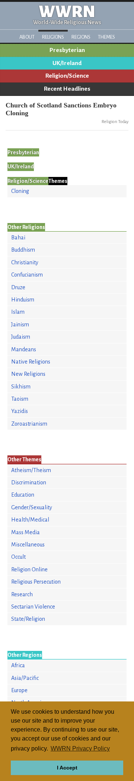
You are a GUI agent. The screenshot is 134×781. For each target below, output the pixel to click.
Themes (106, 37)
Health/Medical (30, 520)
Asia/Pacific (25, 678)
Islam (18, 312)
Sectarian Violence (33, 607)
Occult (18, 557)
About (27, 37)
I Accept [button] (67, 768)
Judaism (20, 337)
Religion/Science (67, 75)
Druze (18, 287)
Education (22, 495)
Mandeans (23, 349)
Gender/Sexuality (31, 507)
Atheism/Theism (31, 470)
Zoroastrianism (29, 424)
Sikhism (21, 387)
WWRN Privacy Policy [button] (80, 748)
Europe (19, 690)
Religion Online (29, 569)
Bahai (18, 238)
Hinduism (22, 300)
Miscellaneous (28, 545)
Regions (80, 37)
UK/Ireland (67, 63)
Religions (53, 37)
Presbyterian (67, 50)
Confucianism (27, 275)
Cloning (20, 191)
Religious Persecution (36, 582)
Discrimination (28, 482)
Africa (18, 665)
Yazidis (19, 411)
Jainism (20, 324)
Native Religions (30, 362)
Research (22, 594)
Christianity (24, 262)
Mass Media (25, 532)
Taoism (19, 399)
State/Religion (28, 619)
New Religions (28, 374)
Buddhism (23, 250)
